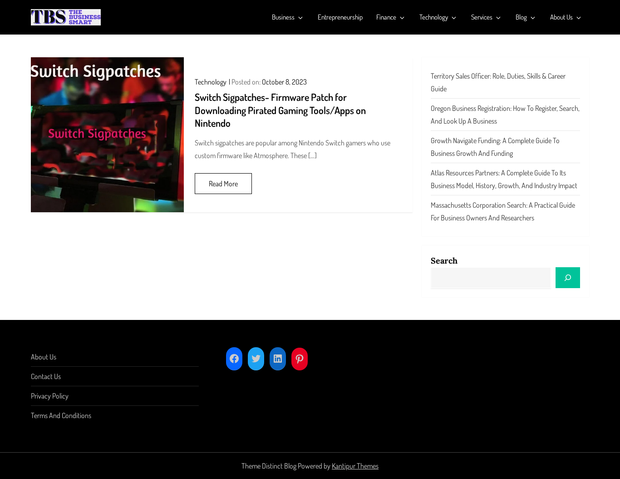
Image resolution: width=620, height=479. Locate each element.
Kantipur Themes (355, 465)
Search (444, 260)
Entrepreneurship (340, 17)
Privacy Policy (50, 395)
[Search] (568, 277)
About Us (561, 17)
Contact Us (46, 376)
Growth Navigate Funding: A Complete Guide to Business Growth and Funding (495, 147)
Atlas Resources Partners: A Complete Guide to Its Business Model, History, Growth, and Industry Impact (504, 179)
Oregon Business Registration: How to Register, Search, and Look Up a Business (505, 114)
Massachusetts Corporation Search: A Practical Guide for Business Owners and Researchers (503, 211)
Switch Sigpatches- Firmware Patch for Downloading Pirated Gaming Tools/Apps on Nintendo (280, 109)
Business (283, 17)
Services (481, 17)
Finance (386, 17)
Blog (521, 17)
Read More (223, 183)
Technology (433, 17)
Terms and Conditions (61, 415)
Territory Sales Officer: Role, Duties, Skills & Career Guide (498, 82)
